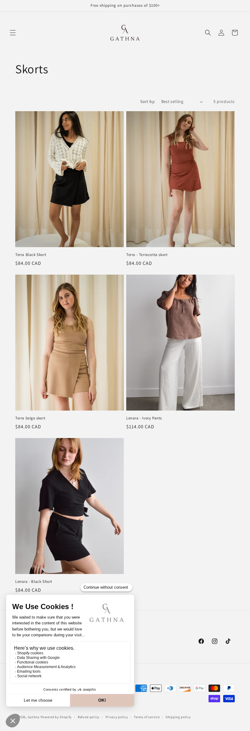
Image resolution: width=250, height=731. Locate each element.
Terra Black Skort (30, 254)
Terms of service (146, 717)
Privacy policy (116, 717)
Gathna (34, 717)
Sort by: (147, 101)
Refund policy (88, 717)
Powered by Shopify (56, 717)
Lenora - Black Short (33, 581)
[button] (13, 32)
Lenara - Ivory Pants (144, 418)
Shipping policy (178, 717)
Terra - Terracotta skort (146, 254)
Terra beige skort (30, 418)
